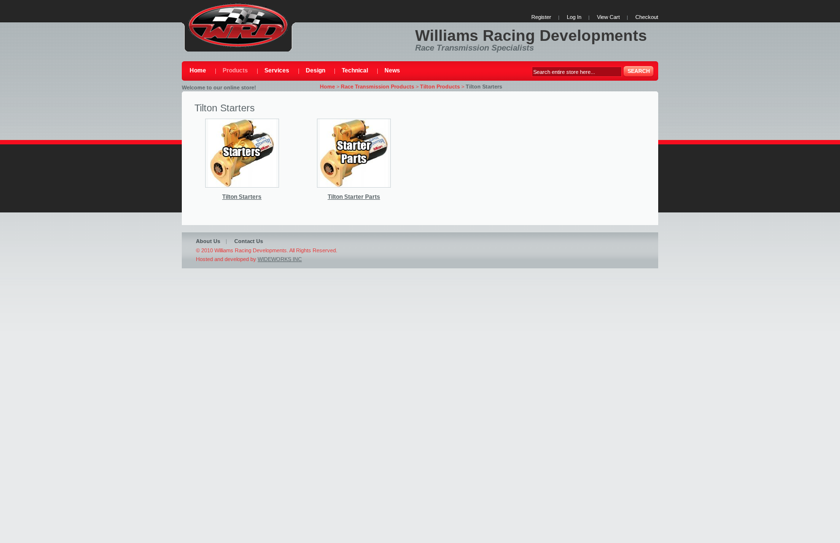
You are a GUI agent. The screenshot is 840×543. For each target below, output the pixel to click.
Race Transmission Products (377, 86)
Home (327, 86)
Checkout (646, 17)
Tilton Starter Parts (354, 196)
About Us (208, 241)
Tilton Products (440, 86)
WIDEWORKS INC (280, 259)
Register (541, 17)
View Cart (608, 17)
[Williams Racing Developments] (238, 26)
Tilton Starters (242, 196)
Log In (574, 17)
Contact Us (248, 241)
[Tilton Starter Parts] (354, 153)
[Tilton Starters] (242, 153)
